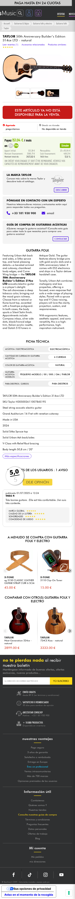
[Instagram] (45, 875)
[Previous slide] (5, 570)
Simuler (65, 145)
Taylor (6, 28)
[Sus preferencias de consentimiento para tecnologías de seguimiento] (69, 893)
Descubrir (61, 190)
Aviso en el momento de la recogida (28, 894)
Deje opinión (37, 482)
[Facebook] (14, 875)
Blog (37, 838)
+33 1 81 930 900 (40, 715)
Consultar (60, 238)
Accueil (7, 23)
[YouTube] (61, 875)
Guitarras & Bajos (21, 23)
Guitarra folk (61, 23)
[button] (23, 93)
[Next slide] (70, 570)
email (50, 213)
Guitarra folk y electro (42, 23)
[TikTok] (30, 875)
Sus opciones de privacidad (32, 888)
